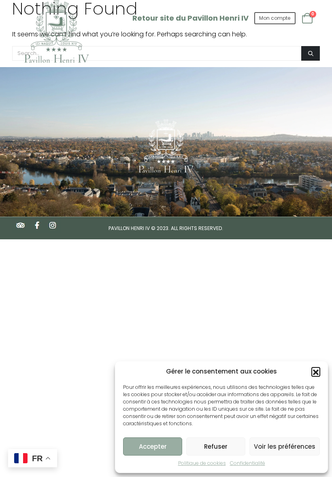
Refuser (216, 446)
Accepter (153, 446)
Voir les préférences (284, 446)
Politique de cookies (202, 463)
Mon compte (274, 18)
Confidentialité (247, 463)
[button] (316, 371)
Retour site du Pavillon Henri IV (190, 18)
